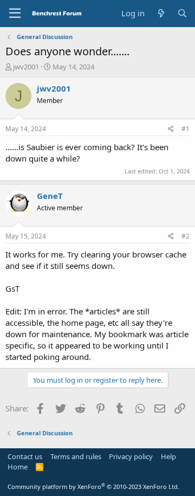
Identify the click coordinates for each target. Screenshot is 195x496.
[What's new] (160, 13)
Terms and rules (75, 456)
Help (168, 456)
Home (18, 467)
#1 (185, 128)
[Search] (182, 13)
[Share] (171, 129)
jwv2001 (26, 67)
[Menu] (15, 13)
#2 (185, 236)
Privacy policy (131, 456)
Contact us (25, 456)
